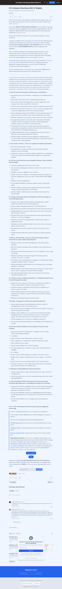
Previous (14, 482)
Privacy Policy (40, 554)
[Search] (44, 2)
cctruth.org (18, 503)
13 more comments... (13, 527)
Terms (33, 580)
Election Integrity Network (35, 57)
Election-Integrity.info (17, 433)
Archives (21, 419)
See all (11, 561)
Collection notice (39, 580)
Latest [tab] (13, 533)
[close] (43, 537)
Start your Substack (28, 583)
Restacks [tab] (17, 490)
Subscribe (52, 2)
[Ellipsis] (52, 502)
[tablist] (14, 491)
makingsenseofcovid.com (45, 503)
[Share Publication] (47, 2)
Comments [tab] (12, 490)
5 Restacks (23, 473)
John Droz (11, 12)
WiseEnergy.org (15, 423)
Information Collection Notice (30, 554)
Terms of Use (37, 553)
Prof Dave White (15, 501)
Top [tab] (10, 533)
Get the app (37, 583)
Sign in (58, 2)
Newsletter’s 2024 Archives (18, 444)
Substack (25, 586)
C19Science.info (15, 428)
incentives (24, 411)
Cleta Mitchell (36, 41)
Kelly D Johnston (15, 509)
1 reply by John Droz (17, 522)
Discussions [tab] (18, 533)
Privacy (30, 580)
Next (49, 482)
